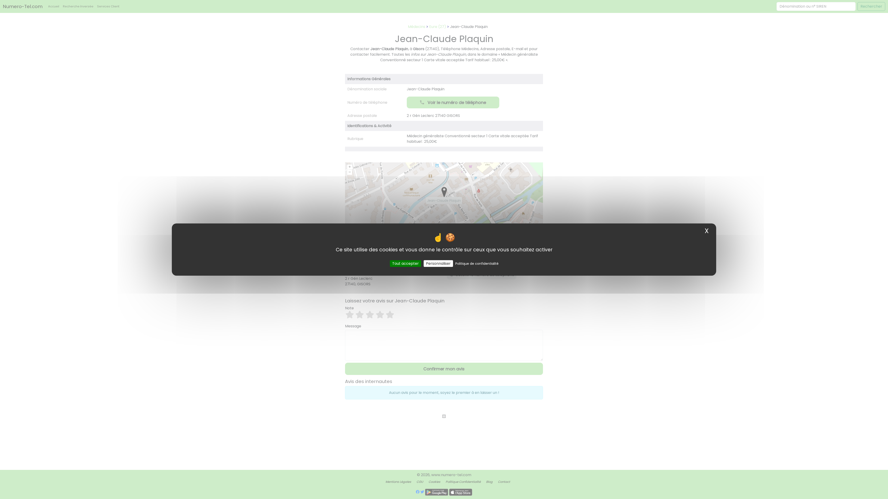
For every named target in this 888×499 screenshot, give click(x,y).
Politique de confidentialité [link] (477, 263)
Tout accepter (405, 263)
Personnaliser (438, 263)
